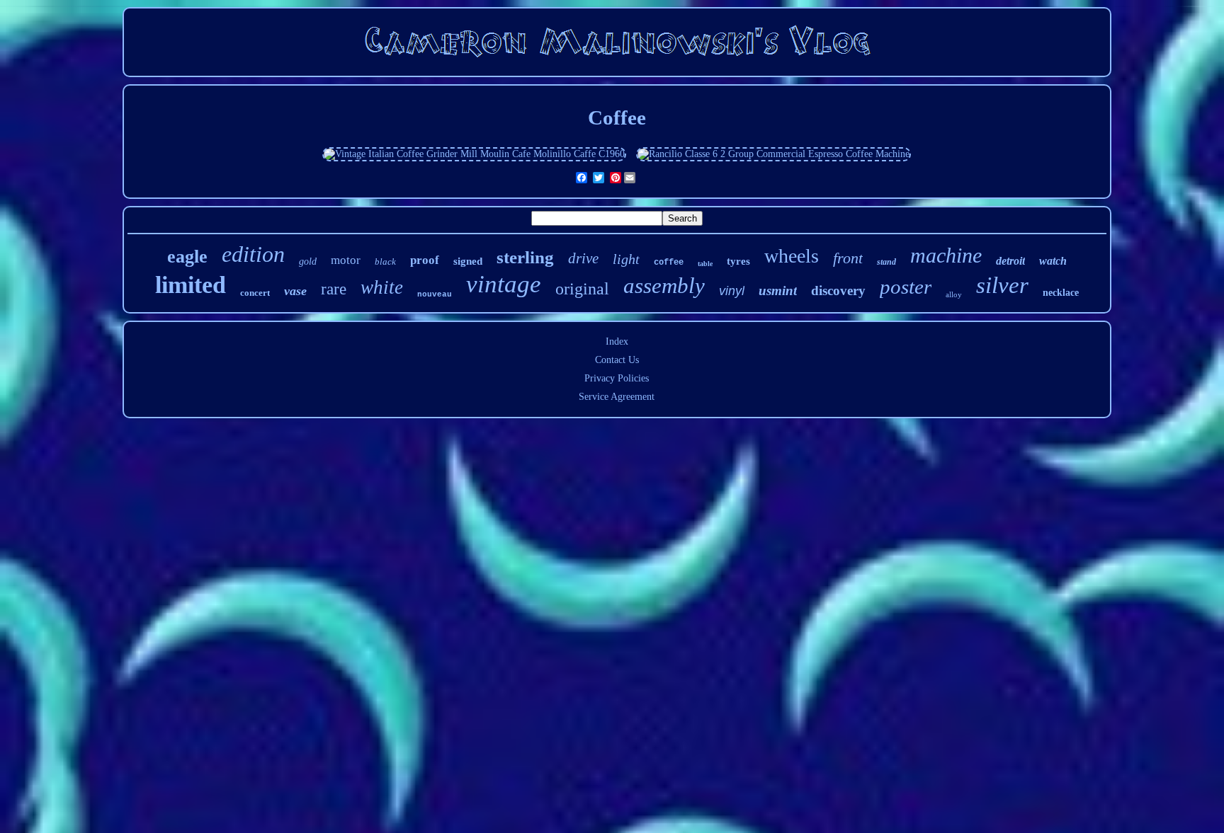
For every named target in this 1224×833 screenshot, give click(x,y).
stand (886, 262)
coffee (669, 263)
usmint (778, 290)
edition (253, 254)
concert (255, 292)
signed (467, 261)
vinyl (731, 291)
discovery (838, 290)
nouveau (434, 294)
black (385, 261)
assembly (664, 285)
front (848, 258)
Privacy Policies (616, 378)
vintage (503, 284)
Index (617, 341)
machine (946, 255)
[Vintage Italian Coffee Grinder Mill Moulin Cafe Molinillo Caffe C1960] (474, 154)
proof (424, 260)
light (626, 259)
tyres (738, 261)
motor (346, 260)
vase (295, 291)
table (705, 264)
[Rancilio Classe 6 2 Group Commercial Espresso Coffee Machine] (773, 154)
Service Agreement (616, 396)
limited (190, 285)
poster (905, 286)
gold (308, 261)
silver (1002, 285)
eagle (187, 256)
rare (333, 289)
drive (583, 258)
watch (1053, 261)
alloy (954, 294)
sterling (525, 257)
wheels (791, 256)
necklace (1061, 292)
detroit (1010, 261)
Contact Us (617, 360)
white (382, 287)
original (582, 289)
